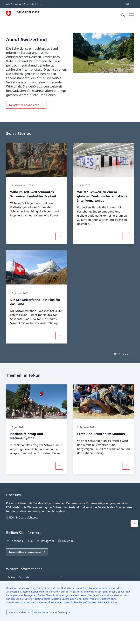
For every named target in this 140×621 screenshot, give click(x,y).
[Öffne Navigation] (131, 15)
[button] (134, 523)
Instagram (47, 541)
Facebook (17, 541)
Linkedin (67, 541)
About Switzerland (28, 11)
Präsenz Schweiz (18, 577)
